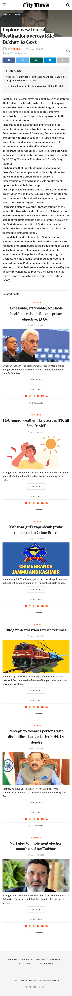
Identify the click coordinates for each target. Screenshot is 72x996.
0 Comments (37, 403)
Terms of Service (44, 963)
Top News (15, 14)
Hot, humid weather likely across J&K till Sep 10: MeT (34, 86)
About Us (12, 959)
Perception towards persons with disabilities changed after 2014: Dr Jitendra (36, 736)
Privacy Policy (25, 963)
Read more (36, 380)
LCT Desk (16, 49)
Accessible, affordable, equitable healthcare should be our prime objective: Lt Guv (36, 313)
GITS (56, 980)
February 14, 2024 (35, 49)
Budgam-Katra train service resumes (36, 630)
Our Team (41, 959)
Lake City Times (27, 980)
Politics (36, 838)
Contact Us (26, 959)
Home (5, 14)
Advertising (55, 959)
